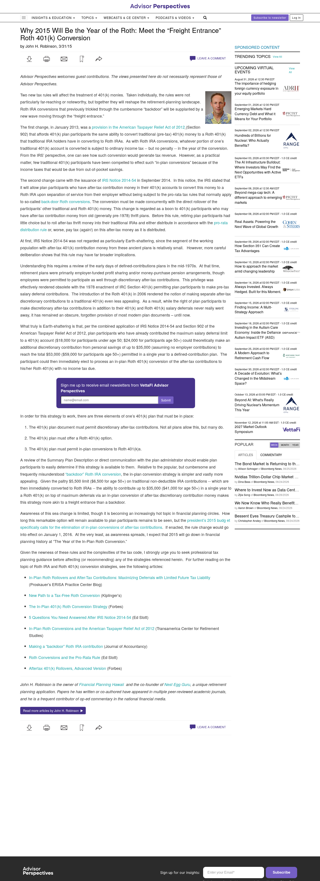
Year (295, 444)
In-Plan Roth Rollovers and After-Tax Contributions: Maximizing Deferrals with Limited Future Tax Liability (119, 577)
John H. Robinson (41, 46)
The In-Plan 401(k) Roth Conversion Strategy (68, 606)
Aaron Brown (246, 508)
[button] (29, 59)
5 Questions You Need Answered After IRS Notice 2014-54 (80, 617)
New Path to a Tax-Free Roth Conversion (64, 595)
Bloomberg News (271, 468)
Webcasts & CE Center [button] (125, 17)
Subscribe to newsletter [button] (270, 17)
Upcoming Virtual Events (254, 70)
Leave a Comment (211, 58)
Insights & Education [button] (52, 17)
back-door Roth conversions (65, 201)
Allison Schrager (248, 468)
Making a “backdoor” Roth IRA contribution (66, 646)
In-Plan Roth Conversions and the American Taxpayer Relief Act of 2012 (91, 628)
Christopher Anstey (249, 520)
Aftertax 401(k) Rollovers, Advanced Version (67, 668)
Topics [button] (88, 17)
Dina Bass (244, 481)
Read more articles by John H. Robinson (52, 710)
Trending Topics (253, 56)
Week (274, 444)
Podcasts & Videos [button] (174, 17)
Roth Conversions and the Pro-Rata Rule (64, 657)
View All (277, 56)
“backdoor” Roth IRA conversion (93, 474)
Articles (245, 455)
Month (285, 444)
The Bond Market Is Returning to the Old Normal (277, 463)
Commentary (271, 455)
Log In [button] (296, 17)
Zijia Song (244, 495)
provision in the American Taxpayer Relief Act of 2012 (138, 127)
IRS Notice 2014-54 (119, 180)
